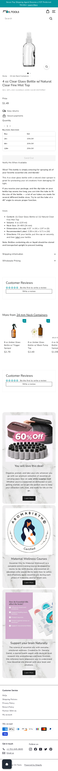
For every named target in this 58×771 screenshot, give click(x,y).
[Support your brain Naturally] (29, 615)
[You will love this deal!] (29, 438)
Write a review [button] (29, 291)
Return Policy (8, 707)
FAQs (4, 695)
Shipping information (12, 254)
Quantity (6, 120)
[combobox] (29, 18)
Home (4, 76)
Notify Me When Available (14, 162)
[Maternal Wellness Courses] (29, 531)
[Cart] (47, 11)
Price (4, 98)
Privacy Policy (8, 703)
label (17, 237)
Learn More (33, 5)
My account (7, 714)
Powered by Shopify (33, 765)
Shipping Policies (9, 699)
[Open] (7, 764)
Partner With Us (9, 711)
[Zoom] (46, 66)
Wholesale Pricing (11, 260)
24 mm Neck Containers (19, 76)
